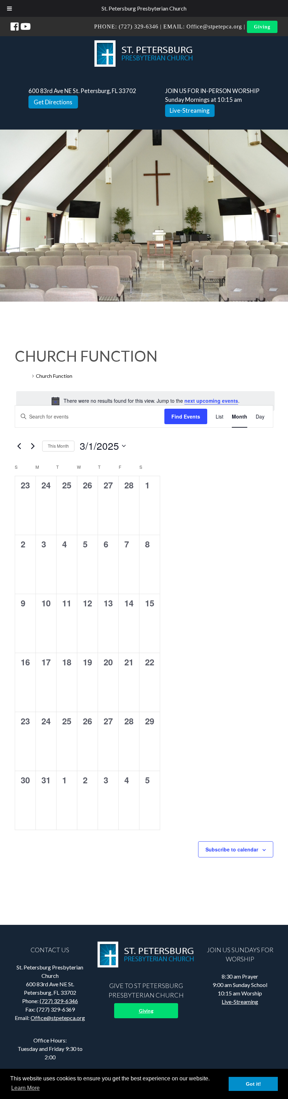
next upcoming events (211, 400)
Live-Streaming (190, 110)
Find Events (185, 416)
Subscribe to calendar (231, 849)
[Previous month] (19, 446)
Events (22, 376)
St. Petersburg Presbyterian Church (144, 8)
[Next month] (32, 446)
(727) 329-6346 (138, 26)
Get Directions (53, 102)
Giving (262, 26)
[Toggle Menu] (9, 8)
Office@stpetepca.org (214, 26)
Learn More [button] (25, 1088)
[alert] (145, 401)
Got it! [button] (253, 1084)
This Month (58, 446)
